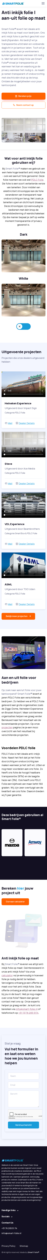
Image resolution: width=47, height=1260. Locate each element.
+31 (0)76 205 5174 (28, 1012)
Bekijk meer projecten (17, 616)
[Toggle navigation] (43, 3)
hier (20, 888)
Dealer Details (27, 423)
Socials (6, 1216)
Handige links (9, 1210)
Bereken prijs (24, 96)
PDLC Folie (37, 179)
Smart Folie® (33, 1252)
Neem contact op (25, 105)
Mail (10, 423)
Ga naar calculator (15, 901)
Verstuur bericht (23, 1125)
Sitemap (24, 1246)
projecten (7, 727)
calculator (7, 975)
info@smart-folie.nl (27, 1009)
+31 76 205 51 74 (9, 1228)
